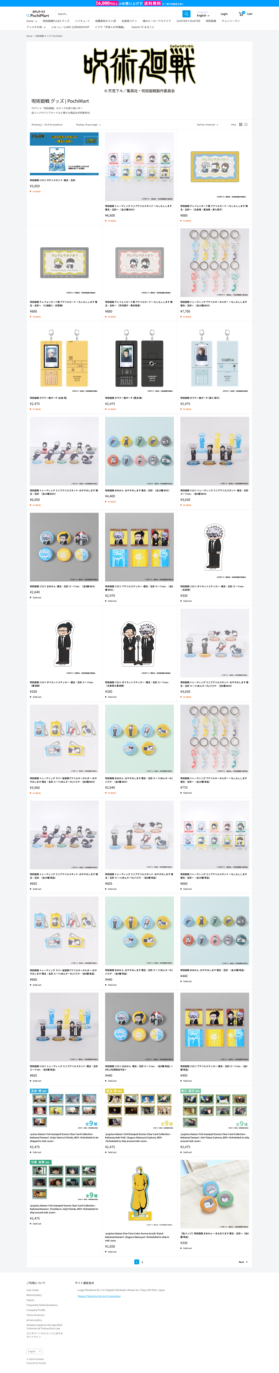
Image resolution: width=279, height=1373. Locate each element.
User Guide (32, 1290)
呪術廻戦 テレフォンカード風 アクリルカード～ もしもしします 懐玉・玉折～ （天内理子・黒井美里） (138, 303)
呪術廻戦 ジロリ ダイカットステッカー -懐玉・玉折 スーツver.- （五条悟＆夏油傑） (137, 684)
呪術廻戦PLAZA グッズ (56, 21)
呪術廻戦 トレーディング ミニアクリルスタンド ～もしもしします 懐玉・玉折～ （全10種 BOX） (138, 207)
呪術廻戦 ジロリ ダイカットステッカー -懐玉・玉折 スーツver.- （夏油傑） (62, 684)
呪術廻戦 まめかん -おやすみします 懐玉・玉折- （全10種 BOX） (138, 490)
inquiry (30, 1300)
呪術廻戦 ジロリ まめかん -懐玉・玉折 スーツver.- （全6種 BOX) (62, 586)
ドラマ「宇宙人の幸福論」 (110, 27)
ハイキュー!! (82, 21)
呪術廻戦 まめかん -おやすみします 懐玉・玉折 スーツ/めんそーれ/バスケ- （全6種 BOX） (139, 780)
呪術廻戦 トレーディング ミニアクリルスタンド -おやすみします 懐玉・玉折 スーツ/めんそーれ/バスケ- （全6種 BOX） (214, 684)
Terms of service (35, 1315)
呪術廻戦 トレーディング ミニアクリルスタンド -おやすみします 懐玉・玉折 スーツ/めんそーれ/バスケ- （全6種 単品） (139, 875)
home (30, 21)
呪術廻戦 (211, 21)
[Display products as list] (246, 124)
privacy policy (34, 1320)
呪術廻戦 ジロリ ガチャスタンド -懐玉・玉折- (53, 180)
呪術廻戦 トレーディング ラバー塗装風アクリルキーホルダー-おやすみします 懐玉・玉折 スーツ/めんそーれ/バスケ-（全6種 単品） (63, 972)
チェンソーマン (231, 21)
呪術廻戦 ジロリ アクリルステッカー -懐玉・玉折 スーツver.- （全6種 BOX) (139, 588)
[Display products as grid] (240, 124)
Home (29, 35)
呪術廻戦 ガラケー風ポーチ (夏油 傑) (123, 397)
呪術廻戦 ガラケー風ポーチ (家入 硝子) (200, 397)
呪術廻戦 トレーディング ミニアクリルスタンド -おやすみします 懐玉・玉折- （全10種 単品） (64, 875)
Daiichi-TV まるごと (143, 27)
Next (241, 1262)
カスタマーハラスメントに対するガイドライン (44, 1335)
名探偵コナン (129, 21)
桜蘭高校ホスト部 (105, 21)
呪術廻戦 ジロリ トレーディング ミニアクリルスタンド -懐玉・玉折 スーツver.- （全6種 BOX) (214, 492)
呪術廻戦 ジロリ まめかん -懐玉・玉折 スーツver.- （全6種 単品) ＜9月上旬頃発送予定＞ (139, 1068)
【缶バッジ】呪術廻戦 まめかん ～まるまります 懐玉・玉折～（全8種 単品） (214, 1235)
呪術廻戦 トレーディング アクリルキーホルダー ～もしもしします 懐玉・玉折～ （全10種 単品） (213, 780)
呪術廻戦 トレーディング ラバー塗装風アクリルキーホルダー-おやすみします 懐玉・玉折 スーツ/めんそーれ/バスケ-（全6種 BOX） (63, 780)
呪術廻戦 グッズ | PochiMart (49, 35)
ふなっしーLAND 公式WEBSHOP (70, 27)
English (32, 1351)
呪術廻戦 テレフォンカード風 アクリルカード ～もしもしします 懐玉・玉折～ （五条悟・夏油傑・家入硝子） (214, 207)
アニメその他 (34, 27)
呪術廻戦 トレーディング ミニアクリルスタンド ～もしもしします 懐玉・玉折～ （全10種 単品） (213, 875)
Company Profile (35, 1310)
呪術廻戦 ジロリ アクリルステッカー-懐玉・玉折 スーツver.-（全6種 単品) (213, 1068)
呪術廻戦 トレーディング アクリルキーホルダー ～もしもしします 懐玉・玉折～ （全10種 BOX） (213, 303)
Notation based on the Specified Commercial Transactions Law (44, 1326)
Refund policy (34, 1295)
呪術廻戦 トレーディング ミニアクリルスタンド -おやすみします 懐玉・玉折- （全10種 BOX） (64, 492)
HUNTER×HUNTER (188, 21)
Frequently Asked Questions (41, 1305)
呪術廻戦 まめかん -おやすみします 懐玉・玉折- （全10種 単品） (213, 970)
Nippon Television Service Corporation (99, 1296)
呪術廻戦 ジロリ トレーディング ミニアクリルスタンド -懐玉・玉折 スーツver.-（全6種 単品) (64, 1068)
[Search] (186, 13)
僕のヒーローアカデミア (157, 21)
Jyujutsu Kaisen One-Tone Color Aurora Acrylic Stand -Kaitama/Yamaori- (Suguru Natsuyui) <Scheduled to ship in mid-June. (137, 1237)
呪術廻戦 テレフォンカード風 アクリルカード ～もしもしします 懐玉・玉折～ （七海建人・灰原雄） (63, 303)
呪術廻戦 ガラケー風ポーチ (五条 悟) (48, 397)
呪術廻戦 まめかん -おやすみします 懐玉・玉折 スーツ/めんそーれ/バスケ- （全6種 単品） (139, 971)
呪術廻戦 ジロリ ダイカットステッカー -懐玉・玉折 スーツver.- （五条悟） (212, 588)
